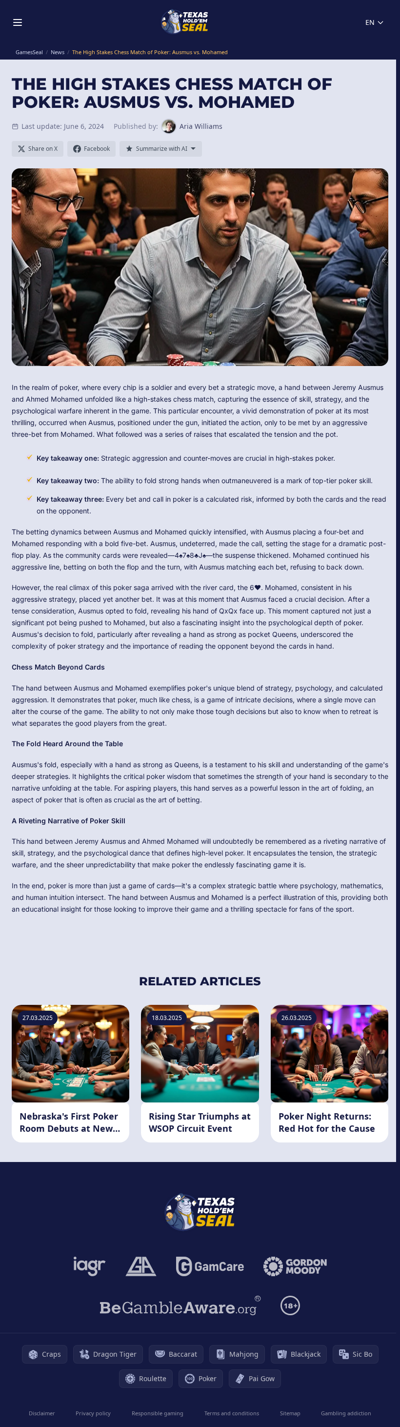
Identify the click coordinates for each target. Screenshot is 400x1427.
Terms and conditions (231, 1413)
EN (370, 22)
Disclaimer (42, 1413)
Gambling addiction (346, 1413)
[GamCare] (210, 1266)
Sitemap (290, 1413)
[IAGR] (90, 1266)
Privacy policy (93, 1413)
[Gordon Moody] (295, 1266)
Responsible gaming (157, 1413)
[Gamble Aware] (180, 1305)
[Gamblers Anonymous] (141, 1266)
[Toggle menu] (17, 22)
